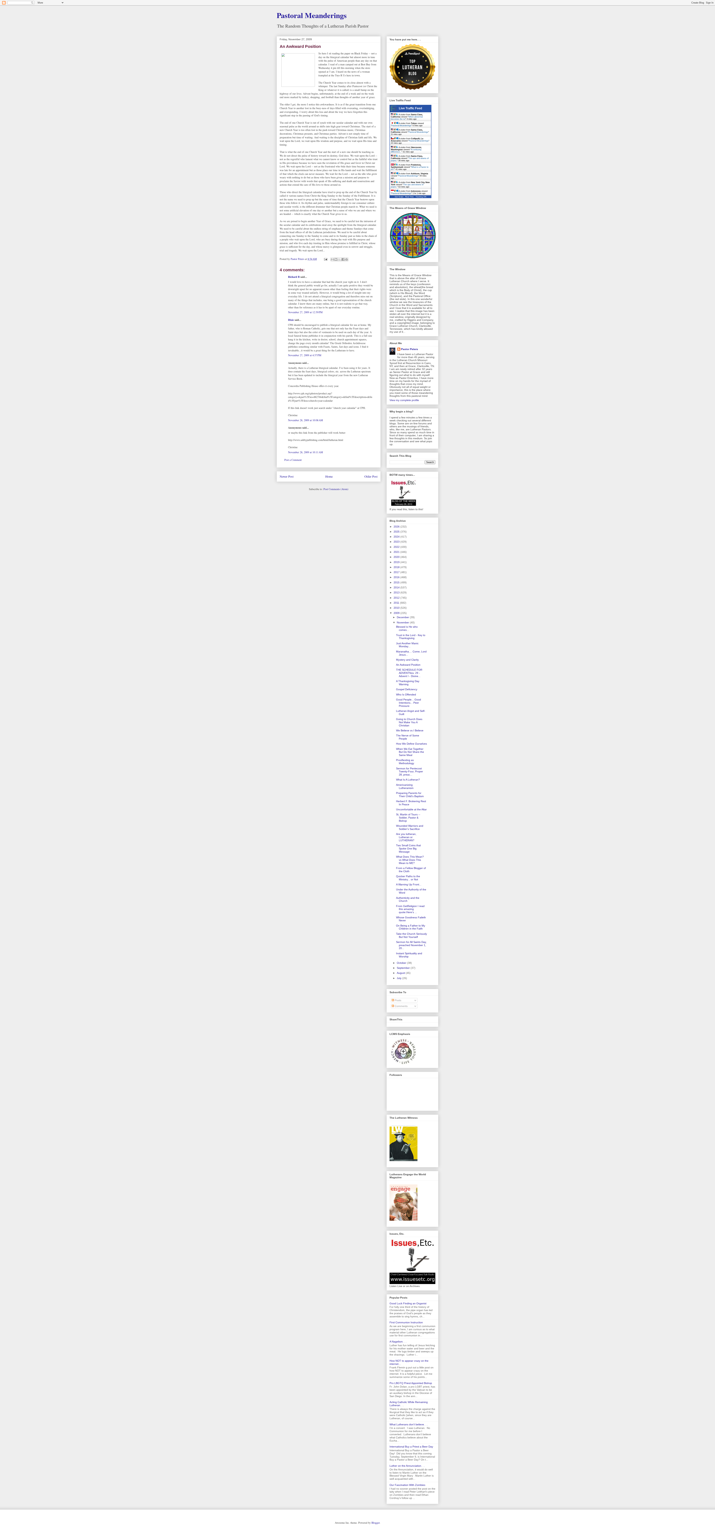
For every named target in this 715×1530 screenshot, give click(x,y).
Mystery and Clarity (407, 659)
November (403, 622)
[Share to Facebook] (343, 259)
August (401, 972)
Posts (397, 1000)
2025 (397, 531)
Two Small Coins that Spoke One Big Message (408, 848)
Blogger (375, 1522)
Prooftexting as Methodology (405, 762)
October (402, 962)
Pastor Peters (409, 349)
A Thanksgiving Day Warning (407, 683)
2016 (397, 577)
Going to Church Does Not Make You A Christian (409, 722)
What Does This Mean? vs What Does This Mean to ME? (410, 860)
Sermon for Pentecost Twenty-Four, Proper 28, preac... (409, 771)
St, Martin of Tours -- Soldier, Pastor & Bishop (408, 817)
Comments (401, 1006)
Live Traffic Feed (410, 108)
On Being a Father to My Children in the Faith (410, 927)
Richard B (294, 277)
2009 (397, 612)
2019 (397, 562)
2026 (397, 526)
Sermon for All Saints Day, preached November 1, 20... (411, 945)
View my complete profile (404, 400)
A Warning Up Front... (408, 884)
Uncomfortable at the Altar (411, 809)
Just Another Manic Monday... (407, 645)
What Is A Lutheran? (408, 779)
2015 (397, 582)
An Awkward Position (408, 664)
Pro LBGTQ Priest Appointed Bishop (411, 1383)
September (404, 967)
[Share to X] (339, 259)
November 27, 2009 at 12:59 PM (305, 312)
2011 (397, 602)
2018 (397, 567)
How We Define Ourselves (411, 743)
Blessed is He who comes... (407, 628)
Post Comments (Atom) (335, 489)
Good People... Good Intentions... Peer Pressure (408, 702)
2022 (397, 546)
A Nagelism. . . (398, 1341)
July (399, 978)
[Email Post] (325, 259)
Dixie (291, 320)
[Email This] (332, 259)
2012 (397, 597)
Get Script (399, 197)
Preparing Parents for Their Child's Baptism (410, 795)
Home (329, 476)
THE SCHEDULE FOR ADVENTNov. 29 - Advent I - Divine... (409, 673)
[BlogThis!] (336, 259)
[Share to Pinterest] (346, 259)
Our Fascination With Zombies (407, 1484)
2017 (397, 572)
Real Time (409, 197)
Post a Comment (293, 460)
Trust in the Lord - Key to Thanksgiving (410, 637)
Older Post (371, 476)
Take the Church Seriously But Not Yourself (411, 935)
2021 (397, 551)
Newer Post (287, 476)
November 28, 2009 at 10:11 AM (305, 452)
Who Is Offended (406, 694)
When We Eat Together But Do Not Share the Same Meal (410, 752)
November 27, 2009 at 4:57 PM (304, 355)
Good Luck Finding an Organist (408, 1303)
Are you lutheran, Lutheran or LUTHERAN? (406, 837)
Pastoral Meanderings (312, 15)
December (403, 617)
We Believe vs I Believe (409, 730)
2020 (397, 556)
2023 (397, 541)
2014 (397, 587)
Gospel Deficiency (406, 689)
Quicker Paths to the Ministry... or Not (408, 878)
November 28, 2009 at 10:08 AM (305, 420)
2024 (397, 536)
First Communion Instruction (406, 1322)
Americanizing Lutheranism (405, 786)
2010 (397, 607)
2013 (397, 592)
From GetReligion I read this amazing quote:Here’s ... (410, 909)
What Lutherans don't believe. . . (409, 1424)
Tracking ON (421, 197)
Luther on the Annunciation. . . (407, 1465)
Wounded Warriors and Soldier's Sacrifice (409, 827)
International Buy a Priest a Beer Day (411, 1446)
